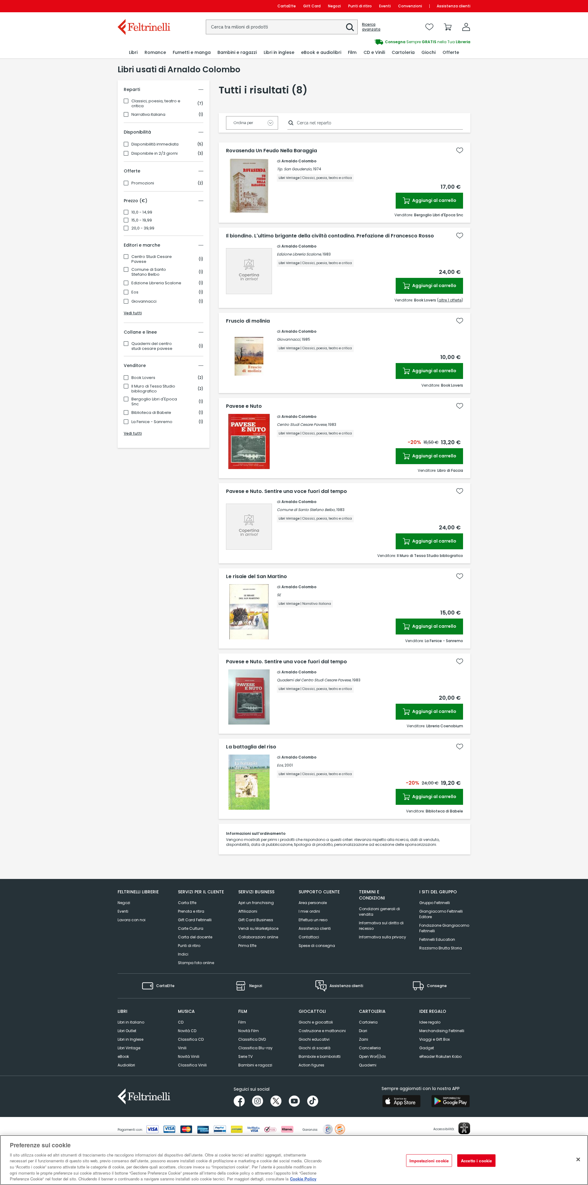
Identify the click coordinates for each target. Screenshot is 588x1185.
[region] (294, 1160)
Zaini (363, 1039)
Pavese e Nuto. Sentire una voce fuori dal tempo (286, 491)
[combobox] (282, 27)
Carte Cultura (190, 928)
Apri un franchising (256, 902)
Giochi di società (314, 1048)
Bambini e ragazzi (255, 1065)
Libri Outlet (127, 1030)
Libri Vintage (129, 1048)
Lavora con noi (131, 919)
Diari (363, 1030)
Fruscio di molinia (248, 321)
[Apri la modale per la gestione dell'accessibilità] (464, 1128)
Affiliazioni (247, 911)
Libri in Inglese (130, 1039)
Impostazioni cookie (429, 1160)
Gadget (426, 1048)
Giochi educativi (314, 1039)
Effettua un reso (313, 919)
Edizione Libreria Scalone (156, 283)
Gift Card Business (255, 919)
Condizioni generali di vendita (379, 911)
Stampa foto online (196, 962)
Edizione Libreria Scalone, (299, 254)
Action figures (311, 1065)
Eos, (280, 765)
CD (180, 1022)
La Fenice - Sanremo (151, 421)
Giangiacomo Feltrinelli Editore (441, 914)
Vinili (182, 1048)
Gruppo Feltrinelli (434, 902)
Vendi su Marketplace (258, 928)
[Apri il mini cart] (447, 26)
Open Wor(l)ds (372, 1056)
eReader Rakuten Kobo (440, 1056)
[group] (382, 42)
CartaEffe (286, 6)
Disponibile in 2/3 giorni (154, 153)
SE (279, 594)
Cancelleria (370, 1048)
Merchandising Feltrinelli (441, 1030)
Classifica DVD (252, 1039)
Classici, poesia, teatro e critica (155, 103)
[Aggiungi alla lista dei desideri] (460, 150)
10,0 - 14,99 (141, 212)
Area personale (313, 902)
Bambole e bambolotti (320, 1056)
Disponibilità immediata (155, 144)
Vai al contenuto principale (143, 6)
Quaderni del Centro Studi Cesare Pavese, (314, 680)
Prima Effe (247, 945)
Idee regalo (429, 1022)
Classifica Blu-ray (255, 1048)
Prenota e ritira (191, 911)
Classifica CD (191, 1039)
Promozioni (142, 183)
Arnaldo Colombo (298, 161)
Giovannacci (143, 301)
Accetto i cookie (476, 1160)
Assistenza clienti (453, 6)
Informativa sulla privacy (382, 937)
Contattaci (309, 937)
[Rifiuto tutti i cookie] (578, 1159)
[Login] (466, 26)
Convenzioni (410, 6)
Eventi (385, 6)
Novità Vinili (188, 1056)
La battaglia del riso (251, 747)
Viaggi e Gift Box (434, 1039)
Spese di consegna (317, 945)
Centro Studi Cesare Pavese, (302, 424)
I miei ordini (309, 911)
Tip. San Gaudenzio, (294, 169)
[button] (350, 27)
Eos (134, 292)
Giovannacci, (289, 339)
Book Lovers (143, 377)
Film (242, 1022)
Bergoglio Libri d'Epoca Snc (154, 402)
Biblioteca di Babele (151, 412)
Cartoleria (368, 1022)
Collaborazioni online (258, 937)
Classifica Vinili (192, 1065)
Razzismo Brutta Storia (440, 948)
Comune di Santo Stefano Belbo (148, 272)
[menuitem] (133, 53)
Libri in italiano (131, 1022)
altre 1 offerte (450, 300)
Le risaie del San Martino (256, 576)
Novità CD (187, 1030)
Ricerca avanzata (371, 27)
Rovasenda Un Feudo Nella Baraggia (271, 150)
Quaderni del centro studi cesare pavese (151, 346)
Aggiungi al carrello (433, 200)
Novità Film (248, 1030)
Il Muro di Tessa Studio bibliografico (153, 389)
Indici (183, 954)
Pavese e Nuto (244, 406)
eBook (123, 1056)
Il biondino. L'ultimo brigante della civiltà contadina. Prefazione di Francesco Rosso (330, 236)
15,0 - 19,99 (141, 220)
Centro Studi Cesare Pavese (151, 259)
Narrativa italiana (148, 114)
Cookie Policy (303, 1179)
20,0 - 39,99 (142, 228)
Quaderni (367, 1065)
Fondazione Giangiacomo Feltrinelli (444, 928)
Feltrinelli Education (437, 939)
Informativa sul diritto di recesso (381, 925)
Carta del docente (195, 937)
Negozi (334, 6)
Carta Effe (187, 902)
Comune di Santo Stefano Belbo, (306, 509)
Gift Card (312, 6)
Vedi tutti (133, 313)
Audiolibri (126, 1065)
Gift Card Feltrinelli (195, 919)
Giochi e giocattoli (316, 1022)
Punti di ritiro (360, 6)
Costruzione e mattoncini (322, 1030)
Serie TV (245, 1056)
